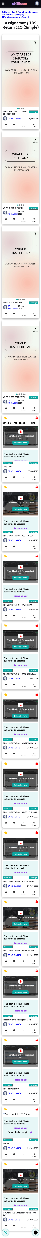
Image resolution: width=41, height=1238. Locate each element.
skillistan (19, 4)
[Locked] (37, 418)
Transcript (33, 112)
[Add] (5, 1232)
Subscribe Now (20, 442)
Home (7, 12)
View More (7, 463)
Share (34, 126)
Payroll (21, 12)
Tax (13, 12)
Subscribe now (20, 461)
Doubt (23, 125)
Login (30, 1132)
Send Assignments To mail (16, 17)
